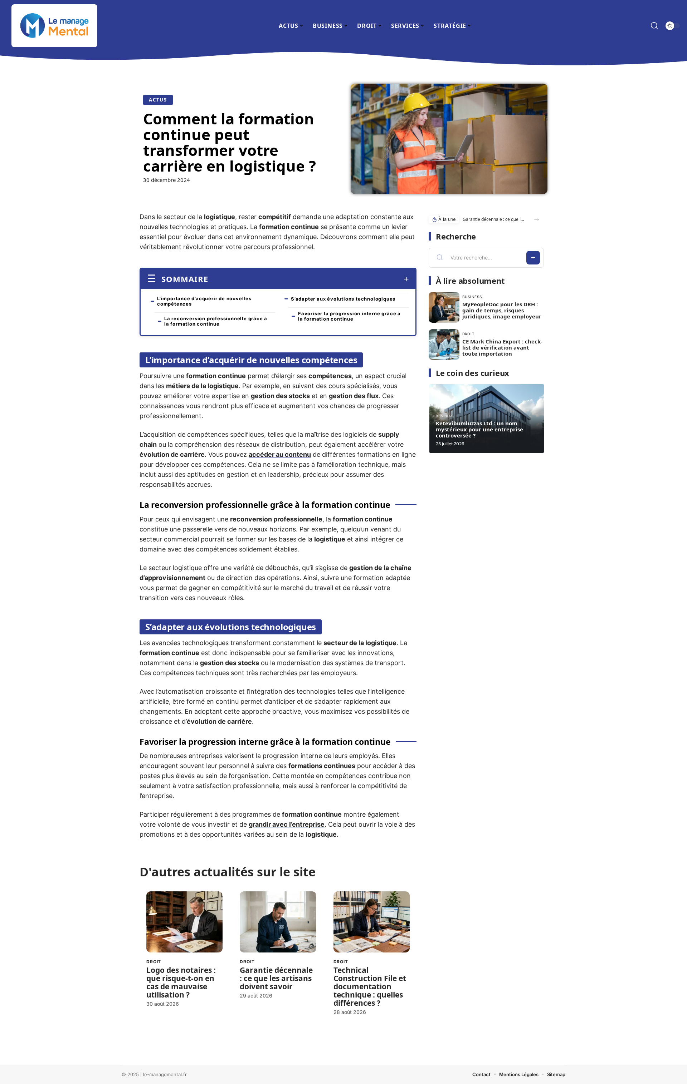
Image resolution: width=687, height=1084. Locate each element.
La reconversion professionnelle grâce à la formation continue (215, 321)
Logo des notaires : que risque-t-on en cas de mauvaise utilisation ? (181, 982)
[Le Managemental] (54, 26)
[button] (536, 219)
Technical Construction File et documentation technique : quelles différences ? (369, 986)
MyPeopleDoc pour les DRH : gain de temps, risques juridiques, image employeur (501, 310)
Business (472, 296)
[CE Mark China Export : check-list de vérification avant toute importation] (444, 344)
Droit (153, 961)
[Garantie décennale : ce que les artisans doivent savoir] (278, 921)
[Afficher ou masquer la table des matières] (308, 279)
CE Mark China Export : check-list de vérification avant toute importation (502, 347)
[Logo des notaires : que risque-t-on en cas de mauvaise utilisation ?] (184, 921)
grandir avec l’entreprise (287, 824)
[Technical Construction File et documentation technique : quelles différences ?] (371, 921)
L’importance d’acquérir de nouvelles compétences (204, 301)
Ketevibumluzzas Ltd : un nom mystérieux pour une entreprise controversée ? (479, 429)
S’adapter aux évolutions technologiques (343, 299)
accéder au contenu (280, 454)
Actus (158, 99)
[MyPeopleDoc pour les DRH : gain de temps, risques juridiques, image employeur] (444, 307)
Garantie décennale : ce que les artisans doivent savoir (276, 978)
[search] (654, 26)
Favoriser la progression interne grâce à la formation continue (349, 316)
